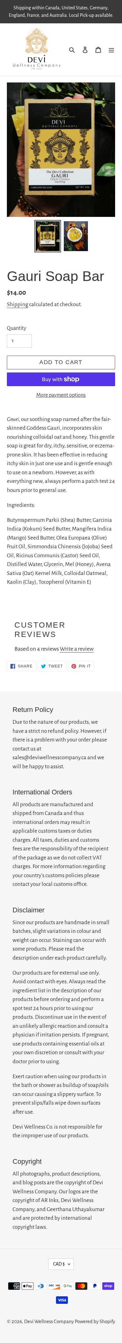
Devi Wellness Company (49, 1321)
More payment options (61, 395)
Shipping (17, 304)
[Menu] (111, 49)
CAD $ (59, 1263)
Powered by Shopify (95, 1321)
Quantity (16, 328)
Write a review (77, 649)
